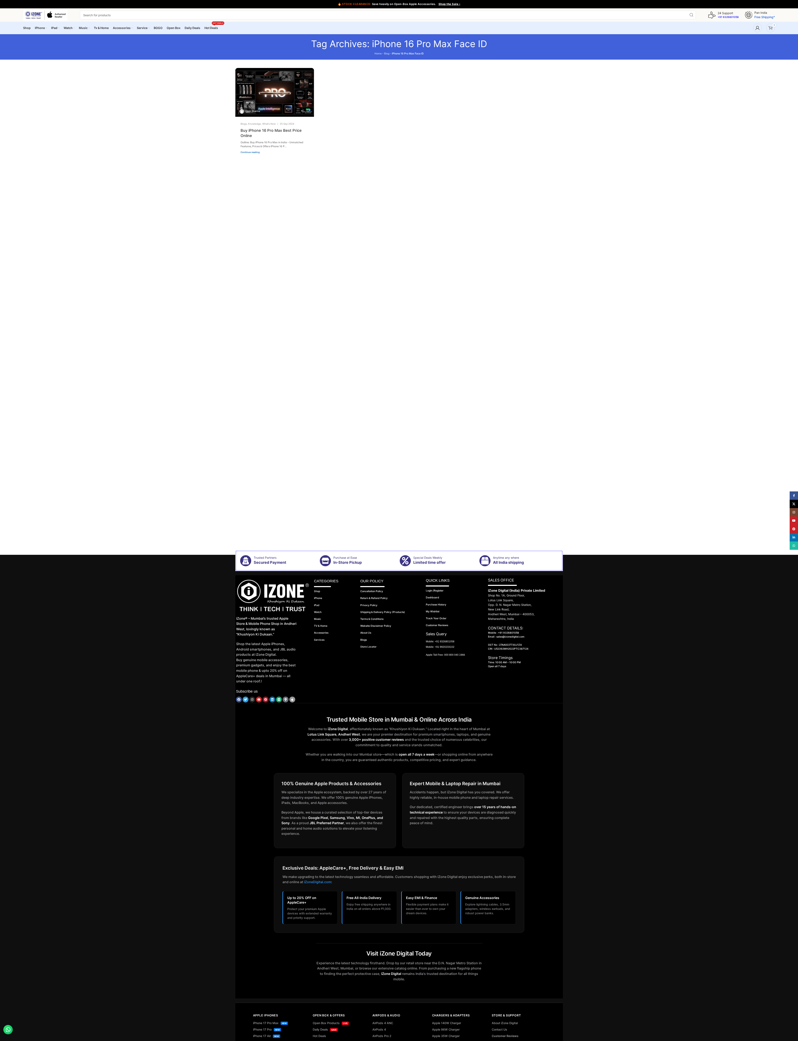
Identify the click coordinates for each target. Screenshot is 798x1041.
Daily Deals (325, 1029)
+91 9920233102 (444, 646)
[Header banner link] (399, 4)
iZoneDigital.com (317, 882)
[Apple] (292, 699)
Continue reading (250, 152)
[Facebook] (239, 699)
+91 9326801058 (444, 641)
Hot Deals (319, 1036)
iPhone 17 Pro (266, 1029)
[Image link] (273, 595)
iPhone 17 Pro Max (270, 1023)
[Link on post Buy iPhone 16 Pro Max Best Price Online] (274, 92)
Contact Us (499, 1029)
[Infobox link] (723, 15)
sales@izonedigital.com (510, 636)
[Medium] (279, 699)
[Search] (691, 15)
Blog (386, 53)
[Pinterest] (266, 699)
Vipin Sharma (252, 111)
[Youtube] (259, 699)
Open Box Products (330, 1023)
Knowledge (254, 123)
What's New (269, 123)
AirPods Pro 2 (381, 1036)
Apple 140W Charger (446, 1023)
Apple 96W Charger (446, 1029)
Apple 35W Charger (446, 1036)
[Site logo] (45, 14)
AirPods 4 (379, 1029)
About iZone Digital (505, 1023)
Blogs (244, 123)
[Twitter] (245, 699)
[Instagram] (252, 699)
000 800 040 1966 (454, 654)
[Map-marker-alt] (286, 699)
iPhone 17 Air (266, 1036)
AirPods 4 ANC (382, 1023)
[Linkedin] (272, 699)
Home (378, 53)
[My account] (757, 28)
